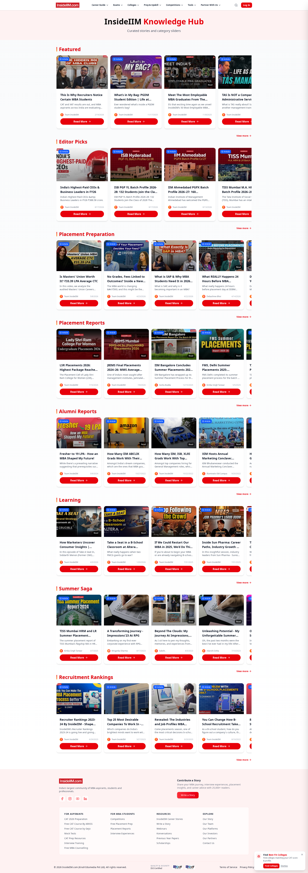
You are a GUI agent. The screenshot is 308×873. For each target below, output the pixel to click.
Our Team (208, 823)
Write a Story (188, 795)
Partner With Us (209, 5)
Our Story (208, 819)
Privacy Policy (247, 867)
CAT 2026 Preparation (75, 819)
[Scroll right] (250, 92)
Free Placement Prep (122, 823)
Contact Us (208, 843)
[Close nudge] (302, 854)
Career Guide (98, 5)
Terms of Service (228, 867)
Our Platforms (210, 828)
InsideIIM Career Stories (170, 819)
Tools (190, 5)
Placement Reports (121, 828)
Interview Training (74, 843)
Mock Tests (70, 833)
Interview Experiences (122, 833)
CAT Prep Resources (75, 838)
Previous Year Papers (168, 838)
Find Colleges (271, 865)
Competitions (173, 5)
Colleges (132, 5)
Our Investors (210, 833)
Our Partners (210, 838)
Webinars (162, 828)
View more (242, 135)
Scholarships (163, 843)
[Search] (236, 5)
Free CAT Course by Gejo (77, 828)
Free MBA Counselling (76, 847)
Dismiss (284, 865)
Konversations (164, 833)
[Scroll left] (58, 92)
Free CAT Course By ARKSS (78, 823)
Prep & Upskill (151, 5)
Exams (116, 5)
